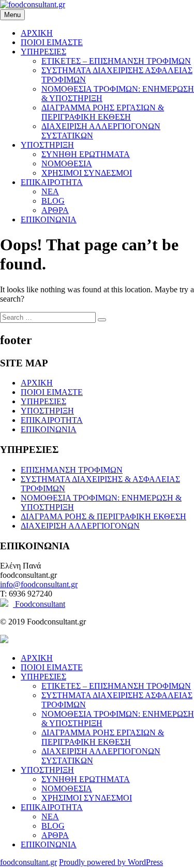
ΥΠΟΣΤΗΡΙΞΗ (47, 144)
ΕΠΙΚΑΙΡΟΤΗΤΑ (52, 182)
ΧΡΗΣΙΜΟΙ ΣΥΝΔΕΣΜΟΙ (86, 172)
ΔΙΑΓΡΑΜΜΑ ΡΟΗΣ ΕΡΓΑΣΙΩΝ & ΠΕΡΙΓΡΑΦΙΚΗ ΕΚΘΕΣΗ (102, 112)
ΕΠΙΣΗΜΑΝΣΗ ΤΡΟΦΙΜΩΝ (72, 469)
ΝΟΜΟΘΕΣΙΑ (66, 163)
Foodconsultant (39, 604)
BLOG (53, 200)
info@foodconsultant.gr (39, 584)
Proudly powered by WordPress (111, 862)
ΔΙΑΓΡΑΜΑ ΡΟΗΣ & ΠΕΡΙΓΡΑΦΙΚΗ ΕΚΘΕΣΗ (103, 516)
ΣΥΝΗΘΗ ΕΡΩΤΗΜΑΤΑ (85, 154)
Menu (12, 15)
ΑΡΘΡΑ (55, 210)
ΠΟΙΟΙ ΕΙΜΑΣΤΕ (52, 42)
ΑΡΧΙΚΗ (37, 33)
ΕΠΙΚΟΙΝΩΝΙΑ (49, 219)
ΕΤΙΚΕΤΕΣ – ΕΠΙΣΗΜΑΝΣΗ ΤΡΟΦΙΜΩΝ (116, 60)
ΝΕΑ (50, 191)
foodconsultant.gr (28, 862)
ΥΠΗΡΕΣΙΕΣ (43, 51)
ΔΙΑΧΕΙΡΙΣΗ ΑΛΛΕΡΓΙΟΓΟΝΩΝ (80, 525)
